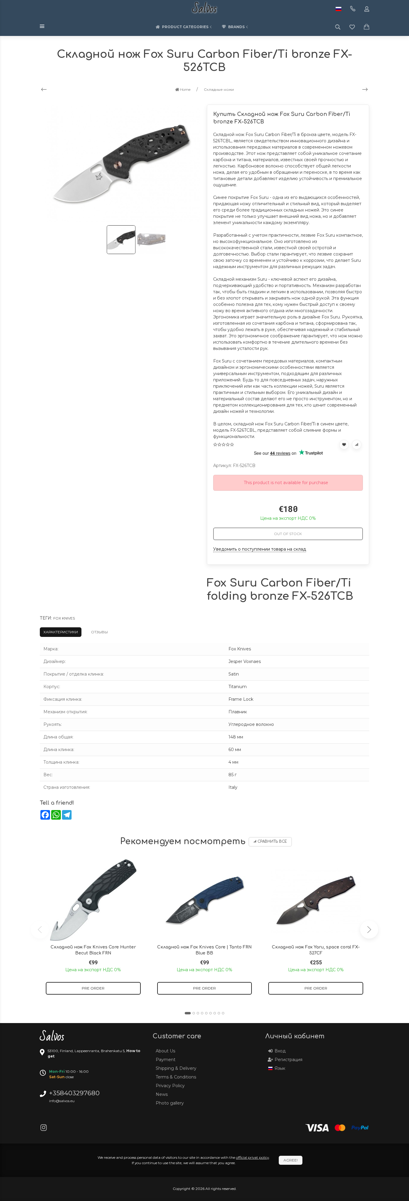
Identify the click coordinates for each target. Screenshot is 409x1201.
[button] (188, 1013)
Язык (280, 1068)
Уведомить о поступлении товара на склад (259, 549)
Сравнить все (272, 842)
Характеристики (60, 632)
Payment (165, 1059)
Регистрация (288, 1059)
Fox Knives (64, 618)
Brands (236, 27)
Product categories (185, 27)
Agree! (291, 1160)
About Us (165, 1051)
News (162, 1094)
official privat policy (252, 1157)
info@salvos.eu (62, 1101)
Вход (280, 1051)
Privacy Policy (170, 1085)
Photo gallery (170, 1103)
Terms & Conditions (176, 1077)
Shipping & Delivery (176, 1068)
